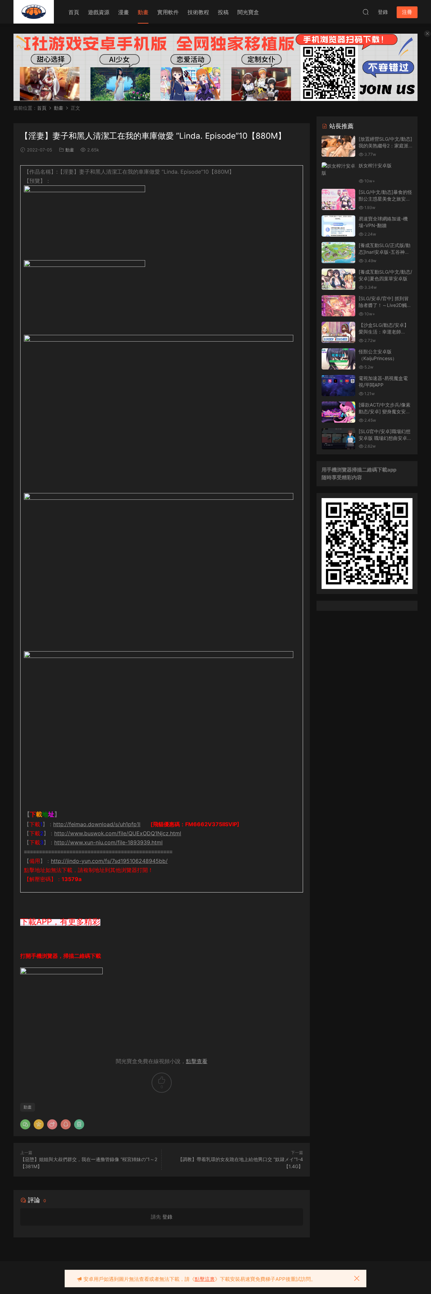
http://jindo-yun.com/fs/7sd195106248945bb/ (109, 861)
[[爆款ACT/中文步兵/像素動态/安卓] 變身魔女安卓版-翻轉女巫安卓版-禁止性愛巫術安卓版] (338, 412)
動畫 (143, 12)
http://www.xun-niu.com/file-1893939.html (108, 842)
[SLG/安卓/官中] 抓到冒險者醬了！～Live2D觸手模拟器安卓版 (385, 304)
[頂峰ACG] (33, 12)
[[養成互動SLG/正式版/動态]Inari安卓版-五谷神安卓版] (338, 252)
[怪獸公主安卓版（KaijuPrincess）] (338, 359)
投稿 (223, 12)
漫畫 (123, 12)
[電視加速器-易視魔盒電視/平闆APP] (338, 385)
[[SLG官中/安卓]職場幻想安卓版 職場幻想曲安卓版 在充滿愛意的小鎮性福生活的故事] (338, 438)
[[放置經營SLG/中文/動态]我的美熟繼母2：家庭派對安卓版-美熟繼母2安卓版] (338, 146)
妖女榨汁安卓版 (375, 165)
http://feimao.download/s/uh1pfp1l (96, 824)
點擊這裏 (205, 1279)
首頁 (73, 12)
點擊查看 (196, 1061)
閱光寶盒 (248, 12)
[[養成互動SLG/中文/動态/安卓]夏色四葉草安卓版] (338, 279)
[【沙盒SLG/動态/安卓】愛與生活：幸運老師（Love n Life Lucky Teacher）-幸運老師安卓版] (338, 332)
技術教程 (198, 12)
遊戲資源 (98, 12)
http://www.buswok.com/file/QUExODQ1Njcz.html (117, 833)
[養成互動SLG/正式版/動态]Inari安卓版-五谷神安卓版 (384, 251)
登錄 (167, 1217)
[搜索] (365, 12)
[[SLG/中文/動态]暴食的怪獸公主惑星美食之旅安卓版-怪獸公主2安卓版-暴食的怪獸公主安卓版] (338, 199)
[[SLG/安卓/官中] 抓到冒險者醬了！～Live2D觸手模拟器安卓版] (338, 305)
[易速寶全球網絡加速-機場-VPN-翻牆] (338, 226)
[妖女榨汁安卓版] (338, 169)
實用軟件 (168, 12)
